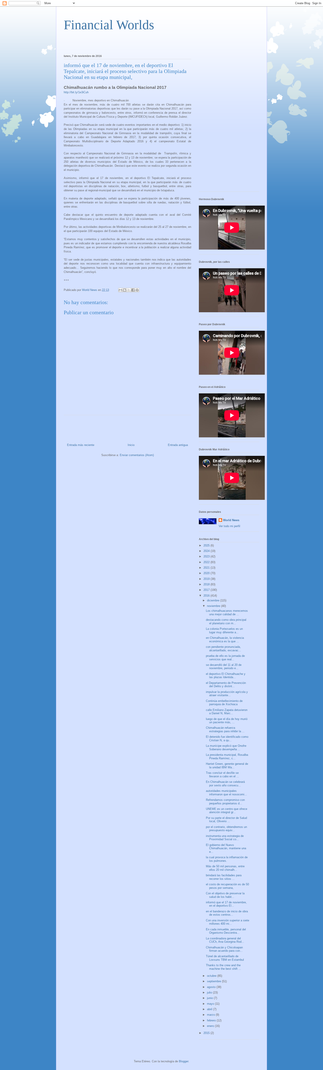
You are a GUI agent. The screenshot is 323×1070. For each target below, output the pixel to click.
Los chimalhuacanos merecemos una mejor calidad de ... (227, 612)
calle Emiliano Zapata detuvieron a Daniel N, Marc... (226, 711)
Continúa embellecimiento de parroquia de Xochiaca (224, 702)
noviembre (214, 606)
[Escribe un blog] (124, 290)
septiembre (214, 981)
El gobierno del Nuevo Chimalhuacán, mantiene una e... (226, 848)
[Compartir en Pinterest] (137, 290)
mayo (211, 1003)
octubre (212, 975)
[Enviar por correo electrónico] (120, 290)
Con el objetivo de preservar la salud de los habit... (225, 895)
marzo (211, 1014)
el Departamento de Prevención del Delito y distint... (226, 684)
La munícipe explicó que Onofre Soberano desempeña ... (226, 747)
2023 (206, 556)
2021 (206, 567)
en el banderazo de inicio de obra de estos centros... (227, 913)
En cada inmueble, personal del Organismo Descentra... (226, 931)
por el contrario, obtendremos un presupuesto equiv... (226, 828)
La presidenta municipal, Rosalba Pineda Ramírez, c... (227, 756)
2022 (206, 562)
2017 (206, 590)
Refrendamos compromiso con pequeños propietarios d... (225, 801)
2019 (206, 579)
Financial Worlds (109, 25)
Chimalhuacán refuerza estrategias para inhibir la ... (225, 729)
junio (210, 998)
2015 (206, 1033)
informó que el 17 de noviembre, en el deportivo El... (226, 904)
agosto (211, 987)
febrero (212, 1020)
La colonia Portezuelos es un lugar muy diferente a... (224, 630)
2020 (206, 573)
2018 (206, 584)
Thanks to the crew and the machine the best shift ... (223, 967)
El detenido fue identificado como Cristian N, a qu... (227, 738)
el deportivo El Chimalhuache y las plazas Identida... (225, 675)
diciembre (213, 600)
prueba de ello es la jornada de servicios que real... (225, 657)
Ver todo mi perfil (229, 526)
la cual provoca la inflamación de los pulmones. (227, 859)
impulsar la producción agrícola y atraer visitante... (227, 693)
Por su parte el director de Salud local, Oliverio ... (226, 819)
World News (231, 520)
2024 (206, 551)
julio (210, 992)
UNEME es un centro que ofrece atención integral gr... (226, 810)
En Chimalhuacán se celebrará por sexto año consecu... (225, 783)
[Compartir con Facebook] (133, 290)
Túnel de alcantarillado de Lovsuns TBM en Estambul (225, 958)
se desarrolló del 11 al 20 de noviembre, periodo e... (223, 666)
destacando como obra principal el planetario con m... (226, 621)
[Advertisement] (115, 42)
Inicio (131, 445)
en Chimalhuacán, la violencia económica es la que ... (225, 639)
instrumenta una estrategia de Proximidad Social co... (225, 837)
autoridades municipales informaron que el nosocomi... (226, 792)
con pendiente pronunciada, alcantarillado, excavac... (223, 648)
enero (211, 1026)
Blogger (183, 1061)
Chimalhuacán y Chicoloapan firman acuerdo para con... (224, 949)
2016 (206, 595)
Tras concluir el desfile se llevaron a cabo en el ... (222, 774)
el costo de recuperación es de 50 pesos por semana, (227, 886)
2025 (206, 545)
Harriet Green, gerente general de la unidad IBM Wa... (227, 765)
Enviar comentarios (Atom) (137, 455)
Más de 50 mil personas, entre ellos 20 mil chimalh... (225, 868)
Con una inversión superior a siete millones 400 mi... (227, 922)
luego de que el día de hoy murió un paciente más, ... (226, 720)
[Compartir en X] (129, 290)
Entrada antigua (178, 445)
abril (210, 1009)
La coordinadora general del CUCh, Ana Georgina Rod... (225, 940)
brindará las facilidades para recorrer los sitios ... (223, 877)
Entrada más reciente (80, 445)
